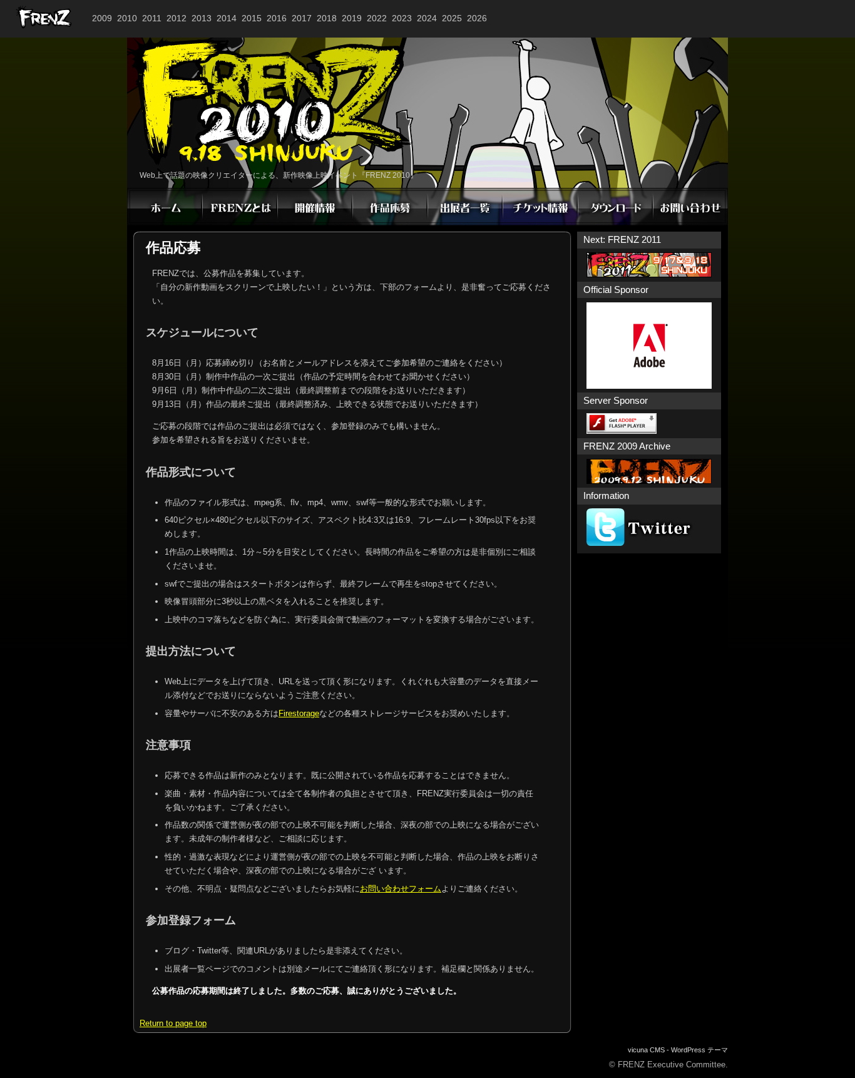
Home (164, 206)
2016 (277, 18)
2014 (227, 18)
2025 (452, 18)
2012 (176, 18)
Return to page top (173, 1023)
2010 (127, 18)
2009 (102, 18)
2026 (477, 18)
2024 (427, 18)
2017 (302, 18)
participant (465, 206)
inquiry (690, 206)
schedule (314, 206)
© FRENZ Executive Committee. (668, 1064)
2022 (377, 18)
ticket (540, 206)
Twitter (649, 527)
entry (389, 206)
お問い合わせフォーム (400, 888)
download (615, 206)
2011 (151, 18)
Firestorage (299, 713)
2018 (327, 18)
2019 (352, 18)
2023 (402, 18)
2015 (252, 18)
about (239, 206)
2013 (202, 18)
